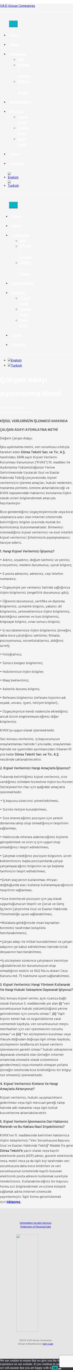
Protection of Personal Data (35, 1227)
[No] (59, 1368)
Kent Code (48, 1344)
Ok (55, 1367)
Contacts (17, 163)
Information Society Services (35, 1223)
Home (14, 35)
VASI (21, 59)
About (14, 45)
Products (17, 111)
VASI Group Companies (17, 6)
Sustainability (20, 102)
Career (15, 154)
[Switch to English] (13, 177)
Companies (18, 54)
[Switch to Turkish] (13, 186)
